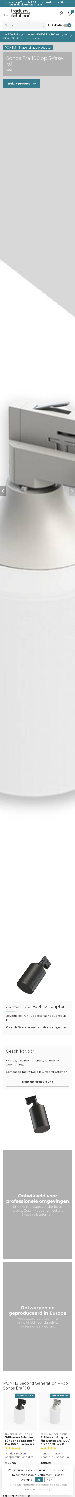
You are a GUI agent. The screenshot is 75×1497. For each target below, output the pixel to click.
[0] (70, 13)
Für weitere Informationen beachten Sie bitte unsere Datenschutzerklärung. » (38, 1487)
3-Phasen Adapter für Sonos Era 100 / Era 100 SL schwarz (19, 1441)
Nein (50, 1479)
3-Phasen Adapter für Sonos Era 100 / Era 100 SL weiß (55, 1441)
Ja (39, 1479)
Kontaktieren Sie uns (37, 1081)
